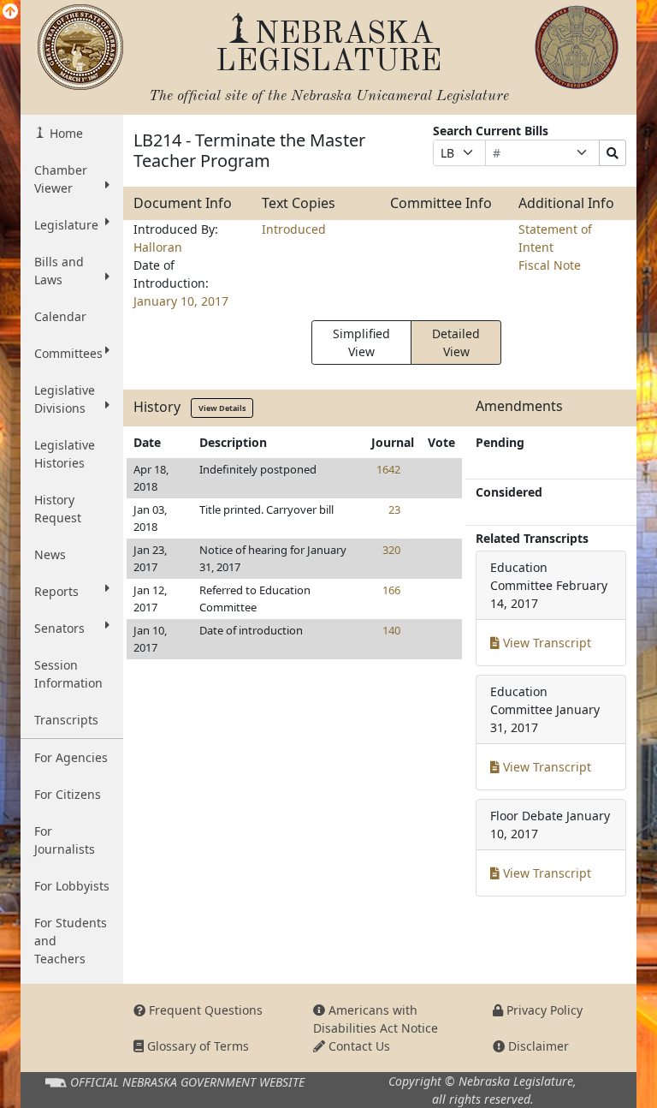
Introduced (294, 229)
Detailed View (456, 342)
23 (394, 509)
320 (391, 549)
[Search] (612, 153)
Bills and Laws (59, 270)
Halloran (157, 247)
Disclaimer (537, 1046)
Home (64, 133)
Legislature (66, 225)
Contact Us (357, 1046)
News (50, 554)
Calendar (60, 316)
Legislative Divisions (64, 399)
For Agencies (71, 757)
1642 (388, 469)
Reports (56, 591)
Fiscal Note (549, 265)
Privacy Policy (543, 1010)
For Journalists (64, 840)
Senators (59, 628)
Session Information (68, 674)
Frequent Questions (204, 1010)
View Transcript (545, 642)
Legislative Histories (64, 454)
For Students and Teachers (70, 940)
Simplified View (361, 342)
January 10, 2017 (180, 301)
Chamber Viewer (60, 179)
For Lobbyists (72, 886)
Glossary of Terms (196, 1046)
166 (391, 590)
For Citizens (67, 794)
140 (391, 630)
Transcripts (66, 720)
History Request (57, 508)
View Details (222, 408)
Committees (68, 353)
